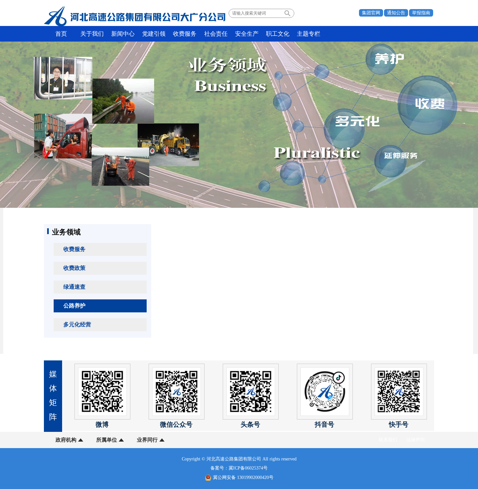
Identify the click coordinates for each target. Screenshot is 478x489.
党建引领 (154, 34)
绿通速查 (74, 287)
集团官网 (371, 12)
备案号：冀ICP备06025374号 (239, 468)
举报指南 (421, 12)
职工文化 (277, 34)
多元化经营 (77, 324)
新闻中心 (123, 34)
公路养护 (74, 306)
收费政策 (74, 268)
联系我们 (388, 439)
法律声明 (415, 439)
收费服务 (184, 34)
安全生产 (247, 34)
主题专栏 (308, 34)
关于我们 (92, 34)
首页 (61, 34)
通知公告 (396, 12)
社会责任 (216, 34)
